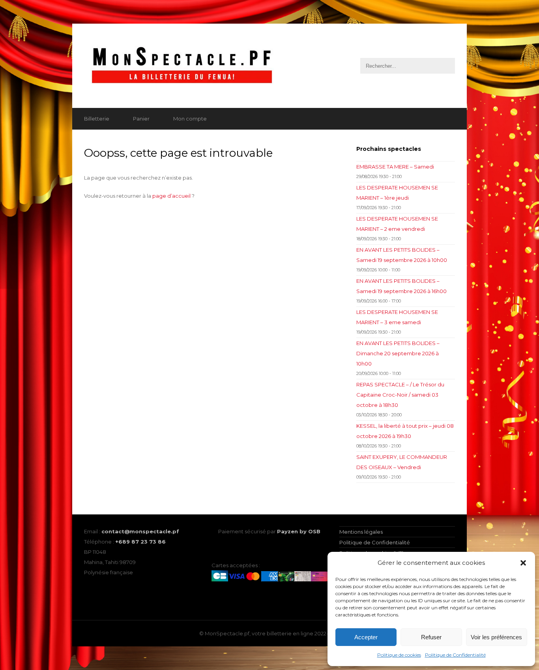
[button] (523, 563)
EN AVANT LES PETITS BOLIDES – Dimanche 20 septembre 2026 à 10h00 (398, 353)
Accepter (366, 637)
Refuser (431, 637)
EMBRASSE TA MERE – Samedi (395, 166)
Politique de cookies (399, 655)
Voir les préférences (496, 637)
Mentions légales (361, 532)
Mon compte (190, 118)
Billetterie (96, 118)
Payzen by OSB (298, 531)
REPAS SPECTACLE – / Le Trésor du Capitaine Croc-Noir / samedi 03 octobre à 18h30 (400, 394)
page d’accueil (171, 196)
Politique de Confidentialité (455, 655)
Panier (141, 118)
